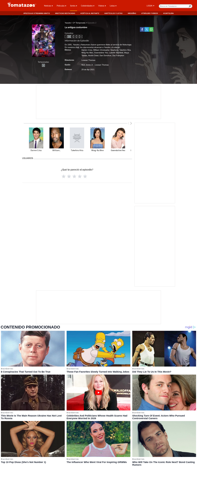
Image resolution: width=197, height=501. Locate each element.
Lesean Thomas (88, 60)
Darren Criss (86, 50)
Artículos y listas (113, 13)
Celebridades (87, 6)
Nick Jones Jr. (87, 65)
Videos (101, 6)
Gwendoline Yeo (101, 53)
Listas (112, 6)
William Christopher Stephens (105, 50)
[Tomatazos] (20, 6)
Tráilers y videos (150, 13)
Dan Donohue (105, 55)
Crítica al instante (90, 13)
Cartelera (169, 13)
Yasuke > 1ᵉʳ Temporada (75, 23)
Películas (61, 6)
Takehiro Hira (125, 50)
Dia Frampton (118, 55)
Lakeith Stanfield (116, 53)
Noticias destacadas (65, 13)
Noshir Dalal (93, 55)
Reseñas (132, 13)
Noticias (48, 6)
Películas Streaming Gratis (37, 13)
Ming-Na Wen (87, 53)
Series (73, 6)
